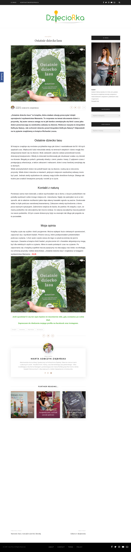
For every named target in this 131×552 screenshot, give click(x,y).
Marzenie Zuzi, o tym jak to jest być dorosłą (26, 534)
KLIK (34, 254)
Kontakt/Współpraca (29, 2)
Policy (79, 547)
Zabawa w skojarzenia (78, 534)
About (51, 547)
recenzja (40, 329)
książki (48, 36)
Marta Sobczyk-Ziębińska (27, 108)
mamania (22, 329)
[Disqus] (48, 444)
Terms (70, 547)
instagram (73, 323)
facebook (60, 323)
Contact (61, 547)
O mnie (13, 2)
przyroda (31, 329)
